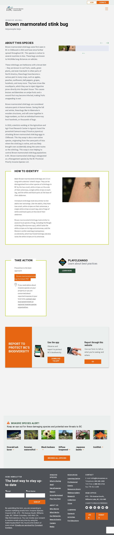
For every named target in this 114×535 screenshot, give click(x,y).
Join (92, 2)
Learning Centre (74, 478)
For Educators (73, 520)
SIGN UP (37, 502)
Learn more (67, 271)
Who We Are (54, 509)
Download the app (56, 360)
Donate (103, 2)
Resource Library (74, 489)
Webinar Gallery (74, 493)
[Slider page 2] (84, 53)
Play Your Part (55, 499)
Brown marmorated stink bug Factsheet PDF (25, 277)
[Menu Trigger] (106, 9)
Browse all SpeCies (57, 458)
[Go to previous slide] (101, 42)
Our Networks (55, 516)
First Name (31, 491)
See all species (55, 488)
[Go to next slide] (107, 42)
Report (52, 492)
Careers (53, 523)
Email (8, 491)
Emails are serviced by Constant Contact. (24, 526)
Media (52, 526)
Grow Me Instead (56, 495)
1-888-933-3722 (99, 484)
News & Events (55, 519)
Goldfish (97, 447)
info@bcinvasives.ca (99, 478)
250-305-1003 (99, 481)
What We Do (54, 512)
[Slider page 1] (82, 53)
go (93, 362)
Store (70, 503)
